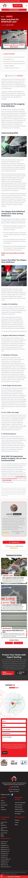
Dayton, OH (4, 843)
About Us (3, 802)
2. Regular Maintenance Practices (11, 67)
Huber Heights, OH (6, 859)
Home (2, 800)
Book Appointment (7, 673)
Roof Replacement (19, 811)
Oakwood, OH (4, 863)
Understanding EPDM (8, 59)
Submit (5, 752)
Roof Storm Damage (20, 802)
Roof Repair (18, 813)
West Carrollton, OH (6, 866)
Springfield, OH (5, 845)
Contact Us (3, 809)
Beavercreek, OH (5, 849)
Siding (16, 824)
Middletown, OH (5, 861)
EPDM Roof (9, 16)
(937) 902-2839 (7, 480)
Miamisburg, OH (5, 851)
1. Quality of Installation (9, 65)
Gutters (17, 822)
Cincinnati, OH (4, 855)
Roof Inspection (19, 804)
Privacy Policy (13, 874)
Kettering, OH (4, 841)
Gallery (2, 807)
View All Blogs (18, 643)
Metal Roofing (18, 807)
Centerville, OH (4, 853)
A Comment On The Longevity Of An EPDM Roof (14, 57)
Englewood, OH (5, 847)
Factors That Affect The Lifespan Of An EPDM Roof (14, 63)
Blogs (2, 16)
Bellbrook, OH (4, 864)
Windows (17, 820)
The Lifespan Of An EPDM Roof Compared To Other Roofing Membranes (14, 61)
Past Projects (4, 805)
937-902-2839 (17, 5)
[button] (1, 876)
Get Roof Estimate (14, 9)
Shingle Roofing (19, 809)
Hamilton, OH (4, 857)
